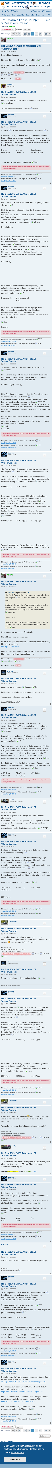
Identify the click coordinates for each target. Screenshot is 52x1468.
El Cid (12, 799)
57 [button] (40, 34)
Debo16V (11, 114)
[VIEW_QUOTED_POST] (28, 593)
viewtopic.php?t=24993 (10, 647)
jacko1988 (4, 1244)
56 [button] (36, 34)
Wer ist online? (7, 1441)
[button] (13, 34)
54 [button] (29, 34)
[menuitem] (7, 11)
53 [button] (25, 34)
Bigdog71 (10, 84)
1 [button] (19, 34)
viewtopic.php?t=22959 (8, 176)
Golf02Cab (13, 921)
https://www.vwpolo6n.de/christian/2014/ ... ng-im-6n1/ (22, 1392)
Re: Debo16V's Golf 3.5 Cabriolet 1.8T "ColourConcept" (21, 47)
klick (35, 1171)
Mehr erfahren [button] (17, 1452)
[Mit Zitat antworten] (44, 40)
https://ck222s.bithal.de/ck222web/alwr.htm (18, 1401)
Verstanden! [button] (14, 1459)
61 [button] (46, 34)
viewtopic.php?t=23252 (8, 180)
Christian (12, 26)
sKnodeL (10, 671)
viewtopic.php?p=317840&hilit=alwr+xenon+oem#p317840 (23, 1382)
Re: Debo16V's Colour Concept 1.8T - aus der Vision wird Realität (25, 22)
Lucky (14, 1145)
